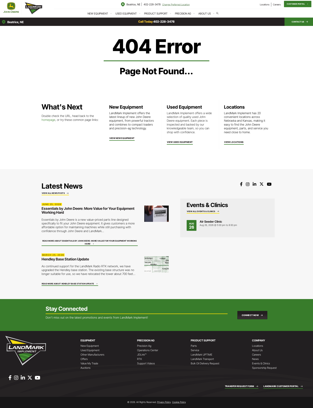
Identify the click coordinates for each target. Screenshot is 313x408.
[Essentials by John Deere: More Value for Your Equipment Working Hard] (156, 213)
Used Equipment (126, 13)
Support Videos (146, 363)
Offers (84, 359)
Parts (194, 345)
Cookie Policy (179, 402)
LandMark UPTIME (201, 354)
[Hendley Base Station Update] (156, 264)
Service (195, 350)
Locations (264, 4)
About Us (204, 13)
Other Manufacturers (92, 354)
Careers (277, 4)
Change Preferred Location (176, 4)
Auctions (85, 367)
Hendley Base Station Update (65, 259)
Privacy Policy (164, 402)
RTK (139, 359)
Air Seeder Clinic (211, 221)
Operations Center (147, 350)
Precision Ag (183, 13)
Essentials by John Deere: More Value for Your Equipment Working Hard (88, 210)
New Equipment (98, 13)
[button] (297, 4)
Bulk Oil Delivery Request (205, 363)
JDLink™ (141, 354)
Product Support (156, 13)
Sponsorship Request (264, 367)
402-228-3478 (152, 4)
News (255, 359)
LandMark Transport (202, 359)
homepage (48, 120)
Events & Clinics (261, 363)
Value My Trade (89, 363)
